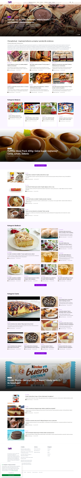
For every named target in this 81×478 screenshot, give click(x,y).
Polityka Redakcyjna (35, 472)
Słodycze (41, 2)
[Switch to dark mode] (73, 2)
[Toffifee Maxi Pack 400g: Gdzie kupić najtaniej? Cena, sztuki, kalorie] (40, 145)
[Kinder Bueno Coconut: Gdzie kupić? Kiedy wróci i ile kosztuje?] (40, 374)
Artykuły (22, 446)
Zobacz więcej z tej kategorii (40, 165)
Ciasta (50, 2)
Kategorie (50, 446)
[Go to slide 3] (79, 34)
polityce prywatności (15, 470)
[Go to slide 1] (77, 34)
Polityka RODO (29, 472)
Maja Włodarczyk (10, 27)
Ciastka (53, 2)
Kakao (38, 2)
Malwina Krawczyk (10, 385)
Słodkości (46, 2)
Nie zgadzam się (11, 472)
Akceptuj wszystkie (11, 475)
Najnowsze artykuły (32, 2)
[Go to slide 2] (78, 34)
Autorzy (36, 446)
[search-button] (70, 2)
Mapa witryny (40, 472)
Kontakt (25, 472)
